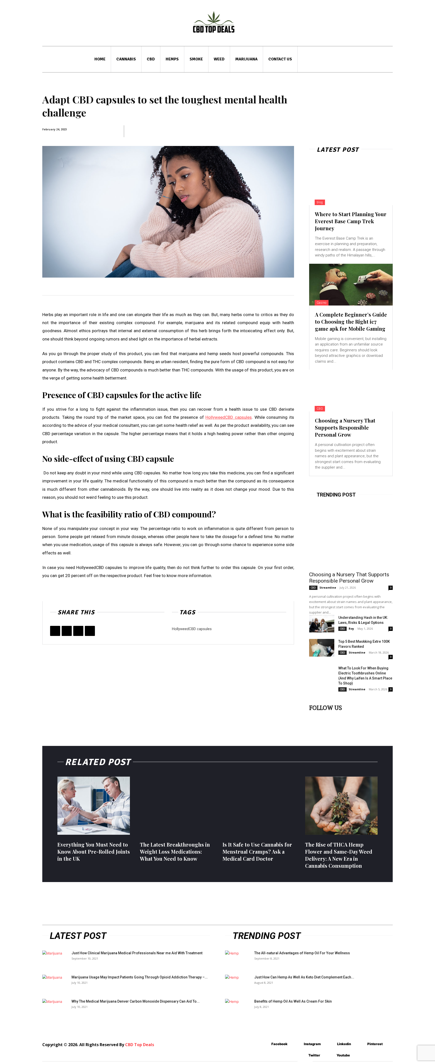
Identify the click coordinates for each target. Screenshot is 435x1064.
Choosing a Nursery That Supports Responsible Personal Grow (345, 427)
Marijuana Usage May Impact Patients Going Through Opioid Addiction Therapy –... (139, 977)
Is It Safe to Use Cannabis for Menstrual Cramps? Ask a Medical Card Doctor (257, 851)
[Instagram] (324, 717)
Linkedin (344, 1044)
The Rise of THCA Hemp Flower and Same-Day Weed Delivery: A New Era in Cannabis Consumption (338, 855)
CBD (320, 408)
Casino (322, 303)
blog (320, 202)
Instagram (312, 1044)
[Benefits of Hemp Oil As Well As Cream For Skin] (237, 1007)
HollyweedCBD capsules (192, 629)
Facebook (279, 1044)
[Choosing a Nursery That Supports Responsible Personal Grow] (351, 390)
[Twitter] (67, 631)
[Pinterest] (78, 631)
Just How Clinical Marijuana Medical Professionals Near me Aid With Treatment (136, 953)
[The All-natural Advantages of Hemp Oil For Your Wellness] (237, 959)
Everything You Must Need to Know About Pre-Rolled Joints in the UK (93, 851)
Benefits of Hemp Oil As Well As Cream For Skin (293, 1001)
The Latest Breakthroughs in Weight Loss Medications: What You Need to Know (175, 851)
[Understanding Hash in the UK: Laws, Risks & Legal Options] (321, 624)
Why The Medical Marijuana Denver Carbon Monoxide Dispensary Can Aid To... (135, 1001)
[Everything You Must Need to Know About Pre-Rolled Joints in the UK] (93, 805)
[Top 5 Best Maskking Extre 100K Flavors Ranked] (321, 648)
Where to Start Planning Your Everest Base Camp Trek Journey (350, 221)
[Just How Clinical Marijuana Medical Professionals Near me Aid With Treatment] (54, 959)
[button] (385, 59)
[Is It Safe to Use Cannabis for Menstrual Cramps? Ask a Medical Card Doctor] (259, 805)
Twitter (314, 1055)
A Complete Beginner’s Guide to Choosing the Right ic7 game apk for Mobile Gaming (351, 321)
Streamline (327, 587)
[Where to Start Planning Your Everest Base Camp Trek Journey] (351, 184)
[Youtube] (370, 717)
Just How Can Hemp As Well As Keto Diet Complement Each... (304, 977)
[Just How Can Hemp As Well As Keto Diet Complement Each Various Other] (237, 983)
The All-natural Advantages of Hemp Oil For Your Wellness (302, 953)
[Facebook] (55, 631)
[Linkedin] (336, 717)
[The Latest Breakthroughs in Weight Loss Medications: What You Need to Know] (176, 805)
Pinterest (375, 1044)
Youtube (343, 1055)
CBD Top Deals (139, 1044)
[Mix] (90, 631)
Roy (351, 628)
